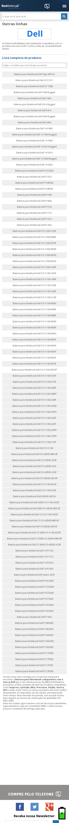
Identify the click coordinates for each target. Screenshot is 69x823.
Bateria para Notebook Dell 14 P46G (34, 129)
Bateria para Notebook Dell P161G (34, 219)
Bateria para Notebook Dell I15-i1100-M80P (34, 315)
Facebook (20, 807)
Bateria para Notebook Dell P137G (34, 177)
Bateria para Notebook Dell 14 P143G (34, 569)
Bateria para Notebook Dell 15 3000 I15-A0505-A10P (34, 545)
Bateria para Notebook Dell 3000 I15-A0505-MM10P (34, 508)
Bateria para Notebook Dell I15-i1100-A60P (34, 388)
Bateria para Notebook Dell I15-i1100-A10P (34, 442)
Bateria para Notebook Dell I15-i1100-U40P (34, 279)
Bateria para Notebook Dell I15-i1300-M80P (34, 237)
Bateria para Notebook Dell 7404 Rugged (34, 92)
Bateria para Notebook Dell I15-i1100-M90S (34, 303)
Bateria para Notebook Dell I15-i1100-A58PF (34, 394)
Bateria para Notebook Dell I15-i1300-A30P (34, 267)
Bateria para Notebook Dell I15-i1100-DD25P (34, 370)
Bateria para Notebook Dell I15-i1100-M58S (34, 322)
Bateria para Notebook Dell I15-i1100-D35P (34, 376)
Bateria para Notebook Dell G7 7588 (34, 86)
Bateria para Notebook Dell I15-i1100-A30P (34, 418)
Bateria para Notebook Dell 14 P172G (34, 551)
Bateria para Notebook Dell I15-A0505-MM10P (34, 454)
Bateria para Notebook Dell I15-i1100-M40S (34, 346)
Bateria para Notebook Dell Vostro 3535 (34, 575)
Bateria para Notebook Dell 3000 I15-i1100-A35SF (34, 502)
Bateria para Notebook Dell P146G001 (34, 623)
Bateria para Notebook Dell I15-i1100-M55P (34, 340)
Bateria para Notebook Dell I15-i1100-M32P (34, 358)
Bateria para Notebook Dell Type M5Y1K (34, 74)
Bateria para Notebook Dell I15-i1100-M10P (34, 364)
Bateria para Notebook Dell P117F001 (34, 665)
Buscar (64, 65)
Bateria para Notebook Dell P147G (34, 617)
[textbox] (34, 16)
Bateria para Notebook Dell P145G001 (34, 629)
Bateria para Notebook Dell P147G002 (34, 605)
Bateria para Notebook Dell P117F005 (34, 653)
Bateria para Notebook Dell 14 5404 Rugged (34, 159)
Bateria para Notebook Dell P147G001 (34, 611)
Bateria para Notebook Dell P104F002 (34, 183)
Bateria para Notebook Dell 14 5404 (34, 165)
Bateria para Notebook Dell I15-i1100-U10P (34, 297)
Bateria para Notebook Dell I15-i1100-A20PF (34, 430)
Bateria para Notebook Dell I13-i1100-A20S (34, 490)
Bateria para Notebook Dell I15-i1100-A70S (34, 382)
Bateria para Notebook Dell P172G (34, 207)
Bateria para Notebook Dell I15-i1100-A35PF (34, 412)
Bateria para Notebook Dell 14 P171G (34, 557)
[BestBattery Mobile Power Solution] (11, 6)
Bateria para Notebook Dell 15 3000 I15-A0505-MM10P (34, 539)
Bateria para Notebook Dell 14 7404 (34, 141)
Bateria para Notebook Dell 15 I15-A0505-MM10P (34, 521)
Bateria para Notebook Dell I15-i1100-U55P (34, 273)
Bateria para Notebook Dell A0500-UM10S (34, 496)
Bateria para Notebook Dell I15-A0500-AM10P (35, 478)
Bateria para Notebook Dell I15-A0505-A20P (34, 460)
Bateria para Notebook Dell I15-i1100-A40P (34, 400)
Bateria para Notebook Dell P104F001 (34, 189)
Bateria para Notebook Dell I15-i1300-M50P (34, 249)
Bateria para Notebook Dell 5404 (34, 122)
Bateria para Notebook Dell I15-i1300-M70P (34, 243)
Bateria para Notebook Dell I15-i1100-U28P (34, 291)
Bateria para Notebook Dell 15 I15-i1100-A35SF (34, 514)
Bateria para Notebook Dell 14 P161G (34, 563)
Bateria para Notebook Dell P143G (34, 225)
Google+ (49, 807)
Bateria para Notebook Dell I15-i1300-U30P (34, 231)
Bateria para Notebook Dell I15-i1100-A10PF (34, 436)
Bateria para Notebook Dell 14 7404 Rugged (34, 135)
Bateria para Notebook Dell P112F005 (34, 671)
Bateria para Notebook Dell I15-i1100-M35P (34, 352)
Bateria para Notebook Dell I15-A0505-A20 (34, 466)
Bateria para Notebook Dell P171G (34, 213)
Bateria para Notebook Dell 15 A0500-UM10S (34, 527)
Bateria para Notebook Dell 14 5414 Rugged (34, 147)
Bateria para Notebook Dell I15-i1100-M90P (34, 309)
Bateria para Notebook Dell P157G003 (34, 593)
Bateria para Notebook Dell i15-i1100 (34, 448)
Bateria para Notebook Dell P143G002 (34, 641)
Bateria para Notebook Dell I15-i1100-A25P (34, 424)
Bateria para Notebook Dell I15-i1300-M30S (34, 255)
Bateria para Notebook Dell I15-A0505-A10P (34, 472)
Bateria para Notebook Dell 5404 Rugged (34, 116)
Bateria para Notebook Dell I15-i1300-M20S (34, 261)
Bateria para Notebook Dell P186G (34, 201)
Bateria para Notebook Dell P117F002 (34, 659)
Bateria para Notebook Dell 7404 (34, 98)
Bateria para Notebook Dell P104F (34, 195)
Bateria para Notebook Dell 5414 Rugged (34, 104)
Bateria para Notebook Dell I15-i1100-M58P (34, 328)
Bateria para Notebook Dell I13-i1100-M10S (34, 484)
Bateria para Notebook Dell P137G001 (34, 171)
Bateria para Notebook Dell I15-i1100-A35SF (34, 406)
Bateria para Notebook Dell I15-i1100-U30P (34, 285)
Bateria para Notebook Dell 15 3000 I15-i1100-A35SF (34, 533)
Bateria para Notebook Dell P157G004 (34, 587)
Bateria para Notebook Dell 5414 (34, 110)
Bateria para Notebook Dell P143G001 (34, 647)
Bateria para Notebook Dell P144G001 (34, 635)
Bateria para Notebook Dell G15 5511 (34, 80)
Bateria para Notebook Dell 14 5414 (34, 153)
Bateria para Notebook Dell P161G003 (34, 581)
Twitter (34, 807)
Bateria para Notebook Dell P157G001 (34, 599)
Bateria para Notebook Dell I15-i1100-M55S (34, 334)
